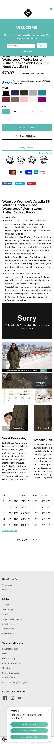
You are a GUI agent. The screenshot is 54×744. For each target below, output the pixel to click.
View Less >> (9, 530)
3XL (6, 118)
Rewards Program (10, 648)
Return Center (8, 677)
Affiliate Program (9, 624)
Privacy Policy (8, 633)
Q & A (33, 540)
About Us (6, 604)
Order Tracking (8, 658)
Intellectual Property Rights (14, 682)
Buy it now (27, 147)
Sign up (42, 45)
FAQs (4, 653)
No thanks (27, 51)
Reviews (22, 540)
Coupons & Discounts (11, 663)
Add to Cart (27, 127)
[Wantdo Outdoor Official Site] (28, 12)
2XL (42, 112)
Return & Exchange (10, 672)
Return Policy (45, 153)
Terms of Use (8, 628)
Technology (7, 609)
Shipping (6, 668)
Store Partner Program (12, 619)
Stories (5, 614)
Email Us (6, 589)
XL (33, 112)
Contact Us (7, 585)
